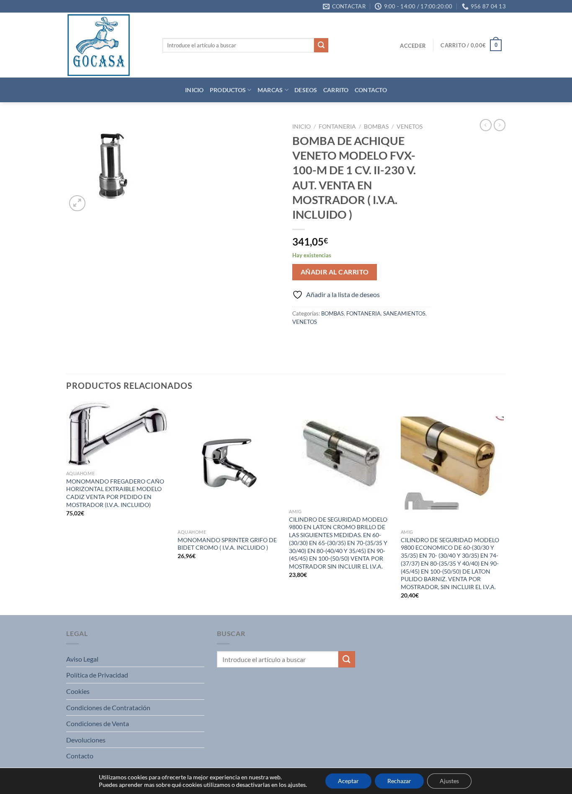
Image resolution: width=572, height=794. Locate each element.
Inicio (301, 126)
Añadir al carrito (335, 272)
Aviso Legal (82, 659)
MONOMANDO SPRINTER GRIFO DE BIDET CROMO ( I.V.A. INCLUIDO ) (227, 543)
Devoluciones (86, 740)
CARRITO (336, 89)
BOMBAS (376, 126)
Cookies (78, 691)
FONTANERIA (337, 126)
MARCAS (270, 89)
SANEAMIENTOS (404, 313)
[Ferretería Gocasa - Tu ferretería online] (108, 45)
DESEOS (305, 89)
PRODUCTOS (228, 89)
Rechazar (399, 780)
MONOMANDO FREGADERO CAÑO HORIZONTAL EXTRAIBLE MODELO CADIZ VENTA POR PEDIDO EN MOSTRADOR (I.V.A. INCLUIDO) (115, 493)
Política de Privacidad (97, 675)
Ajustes (449, 780)
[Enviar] (321, 45)
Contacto (79, 756)
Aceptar (348, 780)
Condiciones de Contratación (108, 707)
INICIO (194, 89)
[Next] (503, 507)
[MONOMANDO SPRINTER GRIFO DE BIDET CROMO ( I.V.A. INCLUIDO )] (229, 463)
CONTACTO (371, 89)
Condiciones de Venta (97, 723)
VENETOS (410, 126)
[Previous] (66, 507)
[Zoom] (77, 203)
